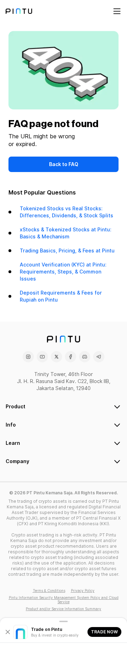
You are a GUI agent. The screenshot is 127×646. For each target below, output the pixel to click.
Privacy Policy (83, 590)
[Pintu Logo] (19, 11)
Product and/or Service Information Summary (63, 609)
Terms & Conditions (49, 590)
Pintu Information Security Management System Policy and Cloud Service (64, 599)
